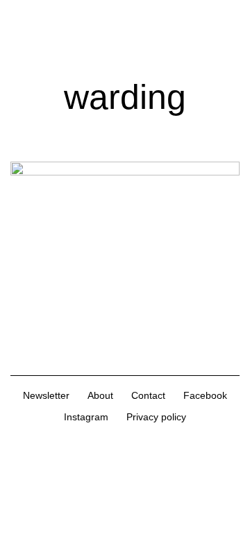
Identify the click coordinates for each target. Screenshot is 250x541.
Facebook (205, 395)
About (100, 395)
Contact (148, 395)
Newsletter (46, 395)
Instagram (86, 416)
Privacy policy (156, 416)
